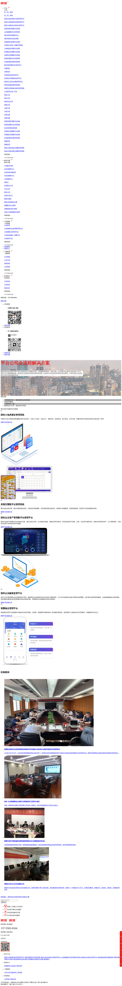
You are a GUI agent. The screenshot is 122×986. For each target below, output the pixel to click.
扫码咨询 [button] (7, 327)
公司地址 (7, 979)
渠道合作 (13, 979)
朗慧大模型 (7, 199)
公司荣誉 (19, 972)
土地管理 (7, 225)
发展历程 (13, 972)
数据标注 (47, 959)
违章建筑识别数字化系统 (36, 959)
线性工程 (7, 95)
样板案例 (7, 246)
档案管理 (7, 141)
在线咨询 (7, 352)
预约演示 (3, 902)
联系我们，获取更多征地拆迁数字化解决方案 (15, 897)
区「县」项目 (8, 12)
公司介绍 (7, 972)
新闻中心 (7, 248)
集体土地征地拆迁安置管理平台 (51, 957)
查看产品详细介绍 (6, 422)
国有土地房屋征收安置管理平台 (14, 957)
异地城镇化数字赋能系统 (105, 957)
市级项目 (7, 68)
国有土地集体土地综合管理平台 (87, 957)
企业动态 (13, 966)
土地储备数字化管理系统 (69, 957)
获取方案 (3, 301)
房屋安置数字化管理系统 (32, 957)
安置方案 (7, 114)
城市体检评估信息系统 (20, 959)
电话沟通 (7, 325)
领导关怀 (19, 966)
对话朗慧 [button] (7, 304)
